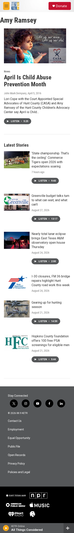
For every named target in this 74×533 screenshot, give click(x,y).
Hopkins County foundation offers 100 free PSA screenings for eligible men (50, 340)
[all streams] (69, 528)
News (7, 71)
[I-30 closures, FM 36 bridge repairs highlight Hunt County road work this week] (17, 282)
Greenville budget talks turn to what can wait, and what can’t (50, 200)
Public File (14, 446)
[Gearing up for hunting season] (17, 308)
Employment (16, 429)
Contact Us (15, 420)
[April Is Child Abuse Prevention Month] (35, 45)
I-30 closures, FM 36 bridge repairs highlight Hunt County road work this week (51, 280)
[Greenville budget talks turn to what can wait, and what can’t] (17, 202)
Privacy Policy (16, 463)
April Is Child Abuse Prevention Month (27, 81)
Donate (61, 6)
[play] (6, 528)
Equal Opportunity (19, 438)
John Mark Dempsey (15, 93)
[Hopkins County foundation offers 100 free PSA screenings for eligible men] (17, 342)
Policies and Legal (19, 472)
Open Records (16, 455)
